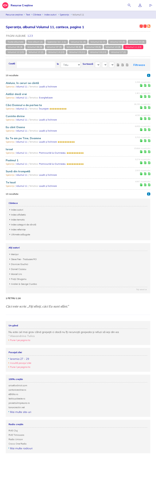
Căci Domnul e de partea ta (24, 105)
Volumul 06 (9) (34, 46)
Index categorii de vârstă (23, 224)
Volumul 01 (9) (78, 41)
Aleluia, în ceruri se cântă (22, 83)
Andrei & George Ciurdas (24, 284)
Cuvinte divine (15, 116)
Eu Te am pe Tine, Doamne (23, 138)
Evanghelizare (46, 97)
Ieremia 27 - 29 (19, 359)
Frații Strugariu (18, 279)
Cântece (37, 14)
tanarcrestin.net (17, 407)
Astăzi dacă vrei (16, 94)
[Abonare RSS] (148, 26)
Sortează (88, 63)
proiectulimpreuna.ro (19, 402)
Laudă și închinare (48, 86)
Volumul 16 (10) (98, 52)
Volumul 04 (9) (137, 41)
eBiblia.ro (13, 394)
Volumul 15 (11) (77, 52)
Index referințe (18, 229)
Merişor (15, 254)
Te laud (11, 182)
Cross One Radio (18, 443)
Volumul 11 (22, 86)
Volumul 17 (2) (118, 52)
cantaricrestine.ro (17, 389)
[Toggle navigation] (150, 5)
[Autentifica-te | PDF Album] (144, 26)
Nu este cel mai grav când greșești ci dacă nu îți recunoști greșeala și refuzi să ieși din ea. (64, 332)
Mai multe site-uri (20, 412)
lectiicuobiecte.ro (17, 398)
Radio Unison (16, 439)
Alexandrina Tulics (22, 336)
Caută (12, 63)
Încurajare (44, 108)
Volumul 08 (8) (73, 46)
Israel (9, 149)
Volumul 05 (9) (15, 46)
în (58, 63)
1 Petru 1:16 (13, 298)
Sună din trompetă (18, 171)
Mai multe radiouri (21, 448)
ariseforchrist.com (18, 385)
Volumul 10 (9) (113, 46)
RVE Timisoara (16, 434)
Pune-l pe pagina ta (20, 340)
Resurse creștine (14, 14)
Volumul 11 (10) (133, 46)
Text (28, 14)
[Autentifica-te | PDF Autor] (141, 26)
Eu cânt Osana (15, 127)
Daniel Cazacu (18, 269)
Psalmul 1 (12, 160)
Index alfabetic (18, 214)
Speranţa (65, 14)
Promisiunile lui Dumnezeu (52, 153)
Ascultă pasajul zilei (20, 363)
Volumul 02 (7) (97, 41)
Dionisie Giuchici (19, 264)
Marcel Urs (16, 274)
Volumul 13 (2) (36, 52)
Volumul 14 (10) (56, 52)
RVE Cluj (13, 430)
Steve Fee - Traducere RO (24, 259)
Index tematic (18, 219)
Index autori (50, 14)
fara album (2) (35, 41)
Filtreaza (139, 65)
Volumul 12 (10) (16, 52)
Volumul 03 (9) (117, 41)
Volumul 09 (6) (93, 46)
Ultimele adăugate (20, 234)
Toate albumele (15, 41)
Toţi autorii (140, 289)
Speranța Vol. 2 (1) (56, 41)
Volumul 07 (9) (54, 46)
